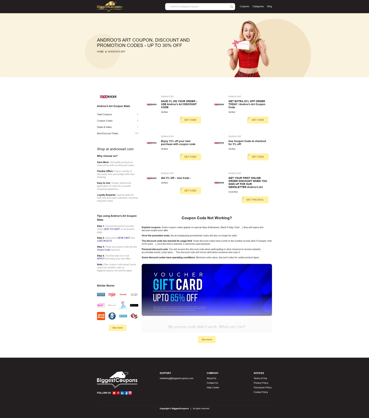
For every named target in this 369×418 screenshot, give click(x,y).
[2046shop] (101, 316)
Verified (164, 112)
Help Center (213, 387)
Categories (258, 6)
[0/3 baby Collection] (101, 295)
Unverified (233, 192)
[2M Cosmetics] (134, 316)
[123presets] (123, 295)
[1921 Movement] (112, 305)
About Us (211, 378)
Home (100, 51)
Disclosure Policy (263, 387)
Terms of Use (260, 378)
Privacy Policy (261, 383)
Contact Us (212, 383)
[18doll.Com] (101, 305)
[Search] (231, 6)
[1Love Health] (123, 305)
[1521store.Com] (134, 295)
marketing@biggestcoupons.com (176, 378)
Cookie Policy (261, 392)
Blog (269, 6)
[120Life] (112, 295)
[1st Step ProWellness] (134, 305)
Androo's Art (167, 96)
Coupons (244, 6)
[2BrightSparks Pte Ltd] (112, 316)
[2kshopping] (123, 316)
